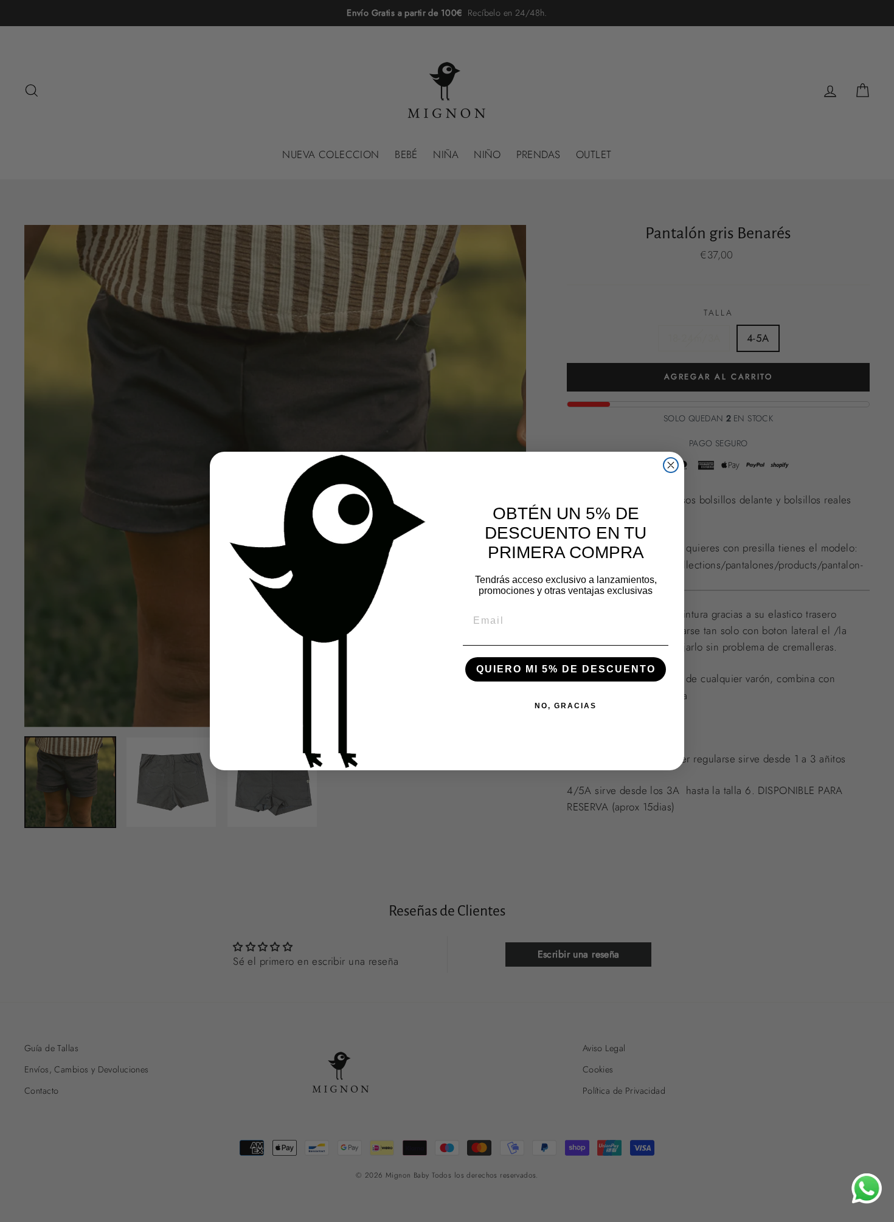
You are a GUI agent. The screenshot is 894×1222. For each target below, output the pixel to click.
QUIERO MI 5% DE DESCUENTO (566, 669)
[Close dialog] (671, 465)
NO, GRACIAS (566, 706)
